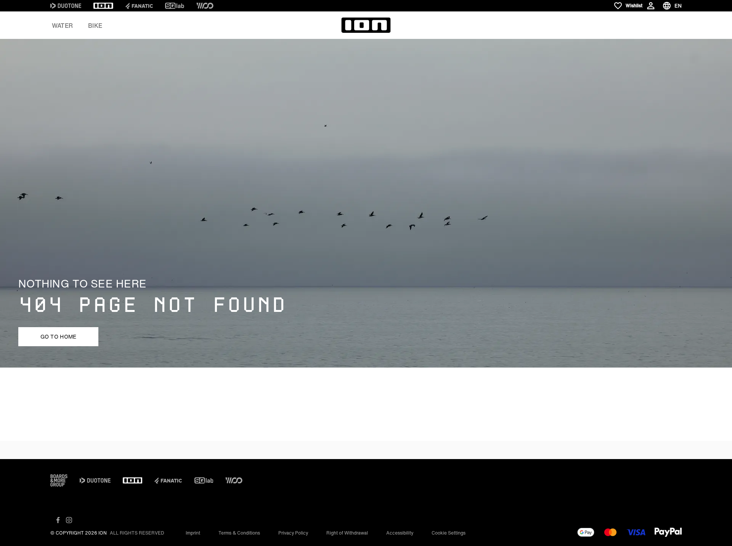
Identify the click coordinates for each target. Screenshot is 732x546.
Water (62, 25)
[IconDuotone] (65, 5)
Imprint (193, 533)
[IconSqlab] (174, 5)
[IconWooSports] (205, 5)
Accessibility (399, 533)
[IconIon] (103, 5)
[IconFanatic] (139, 5)
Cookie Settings (449, 533)
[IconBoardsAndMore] (58, 480)
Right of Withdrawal (347, 533)
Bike (95, 25)
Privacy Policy (293, 533)
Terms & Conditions (239, 533)
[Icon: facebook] (58, 520)
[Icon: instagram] (69, 520)
